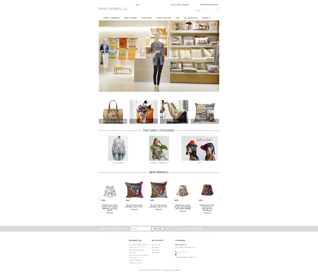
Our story (132, 252)
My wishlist (156, 252)
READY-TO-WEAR (130, 18)
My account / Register (180, 5)
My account (156, 245)
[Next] (216, 56)
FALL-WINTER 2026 (191, 18)
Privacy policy (134, 257)
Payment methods (135, 260)
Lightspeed (176, 270)
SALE (177, 18)
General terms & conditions (139, 255)
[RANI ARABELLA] (113, 8)
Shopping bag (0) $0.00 (209, 4)
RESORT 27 (206, 18)
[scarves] (159, 56)
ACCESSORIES (146, 18)
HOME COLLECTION (164, 18)
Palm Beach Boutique (136, 250)
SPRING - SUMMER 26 (111, 18)
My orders (155, 247)
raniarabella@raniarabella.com (186, 257)
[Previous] (102, 56)
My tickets (155, 250)
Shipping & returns (136, 263)
